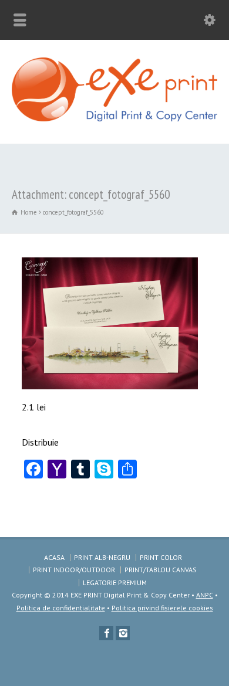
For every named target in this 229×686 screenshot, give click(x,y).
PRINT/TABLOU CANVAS (160, 569)
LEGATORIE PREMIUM (115, 582)
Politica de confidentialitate (60, 607)
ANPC (204, 594)
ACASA (54, 557)
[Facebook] (106, 633)
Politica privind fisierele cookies (162, 607)
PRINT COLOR (161, 557)
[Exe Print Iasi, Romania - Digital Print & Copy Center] (114, 118)
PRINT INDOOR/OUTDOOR (74, 569)
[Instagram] (123, 633)
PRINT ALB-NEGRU (102, 557)
